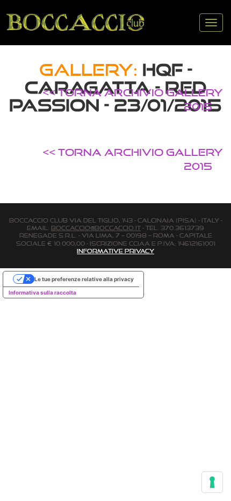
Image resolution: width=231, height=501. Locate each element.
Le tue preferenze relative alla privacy (84, 279)
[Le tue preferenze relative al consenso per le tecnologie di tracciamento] (212, 482)
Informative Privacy (115, 251)
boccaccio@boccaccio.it (96, 228)
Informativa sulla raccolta (42, 292)
